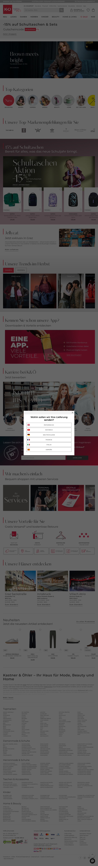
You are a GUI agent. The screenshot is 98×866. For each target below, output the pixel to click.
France (49, 439)
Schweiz (49, 430)
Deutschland (49, 435)
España (49, 449)
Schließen (72, 412)
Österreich (49, 425)
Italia (49, 444)
